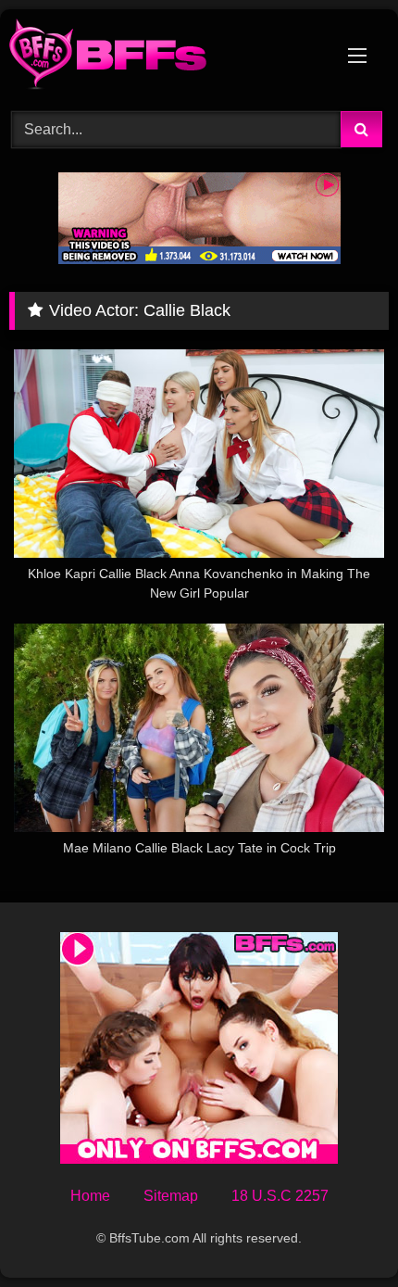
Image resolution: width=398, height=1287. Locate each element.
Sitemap (170, 1196)
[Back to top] (340, 1232)
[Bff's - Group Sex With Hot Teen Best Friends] (163, 57)
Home (90, 1196)
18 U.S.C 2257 (280, 1196)
